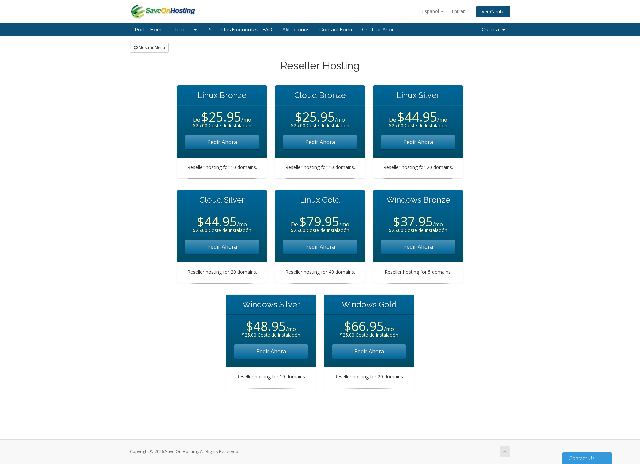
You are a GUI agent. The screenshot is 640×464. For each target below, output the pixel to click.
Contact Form (335, 30)
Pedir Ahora (222, 142)
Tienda (183, 30)
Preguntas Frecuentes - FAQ (239, 30)
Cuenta (492, 30)
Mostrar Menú (151, 47)
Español (431, 11)
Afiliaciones (295, 30)
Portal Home (149, 30)
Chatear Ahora (379, 30)
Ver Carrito (493, 11)
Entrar (458, 11)
